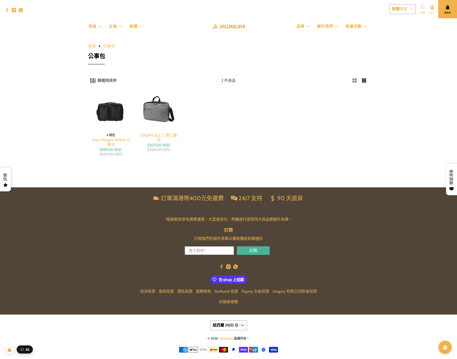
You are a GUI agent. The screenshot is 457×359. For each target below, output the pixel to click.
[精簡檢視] (364, 80)
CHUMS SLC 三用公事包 (158, 137)
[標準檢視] (354, 80)
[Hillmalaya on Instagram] (15, 11)
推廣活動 (354, 26)
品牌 (301, 26)
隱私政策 (185, 291)
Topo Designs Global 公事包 (111, 141)
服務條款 (203, 291)
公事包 (109, 46)
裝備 (133, 26)
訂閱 (253, 250)
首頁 (92, 46)
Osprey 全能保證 (255, 291)
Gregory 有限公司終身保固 (295, 291)
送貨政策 (147, 291)
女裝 (113, 26)
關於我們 (325, 26)
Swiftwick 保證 (226, 291)
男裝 (93, 26)
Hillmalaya (226, 338)
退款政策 (166, 291)
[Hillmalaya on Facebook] (8, 11)
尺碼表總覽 (228, 302)
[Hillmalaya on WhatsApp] (22, 11)
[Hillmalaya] (228, 26)
